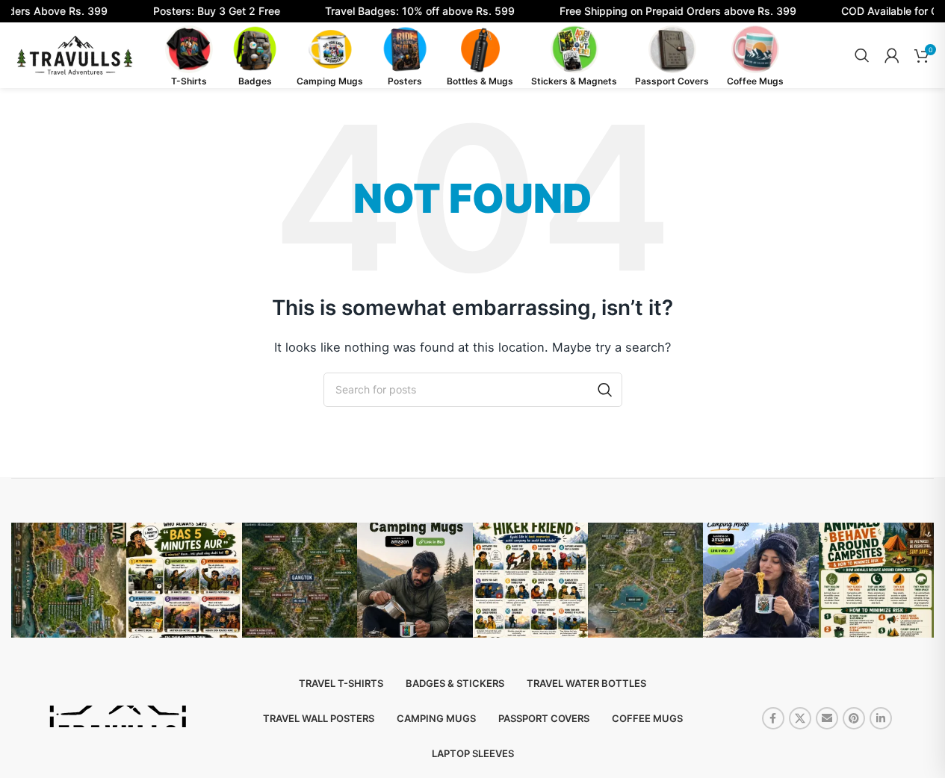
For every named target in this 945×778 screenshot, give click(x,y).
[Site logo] (74, 54)
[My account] (892, 55)
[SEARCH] (605, 390)
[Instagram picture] (68, 580)
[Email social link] (827, 718)
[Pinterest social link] (854, 718)
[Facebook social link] (773, 718)
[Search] (862, 55)
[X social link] (800, 718)
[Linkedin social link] (881, 718)
